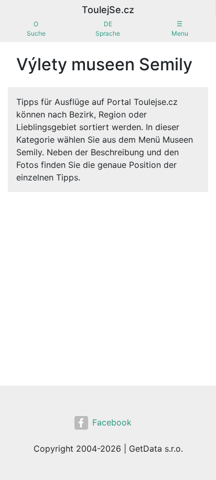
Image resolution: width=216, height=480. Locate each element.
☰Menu (179, 28)
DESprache (107, 28)
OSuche (36, 28)
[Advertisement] (108, 273)
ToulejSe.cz (108, 9)
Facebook (112, 422)
